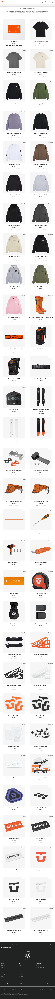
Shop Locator (21, 967)
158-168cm (11, 505)
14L (40, 352)
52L (14, 413)
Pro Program (21, 974)
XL (43, 45)
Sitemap (5, 989)
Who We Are (39, 965)
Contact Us (21, 965)
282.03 (17, 45)
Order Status (3, 965)
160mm (12, 474)
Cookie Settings (14, 989)
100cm (42, 413)
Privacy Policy (8, 947)
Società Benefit (39, 970)
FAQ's (2, 976)
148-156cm (16, 505)
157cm (39, 382)
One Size (40, 474)
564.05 (20, 45)
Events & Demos (22, 970)
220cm (15, 658)
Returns (2, 970)
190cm (12, 658)
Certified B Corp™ (40, 967)
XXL (46, 45)
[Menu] (52, 2)
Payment (3, 972)
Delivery (2, 967)
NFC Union (21, 976)
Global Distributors (22, 972)
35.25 (7, 45)
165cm (14, 352)
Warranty (3, 974)
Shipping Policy (32, 989)
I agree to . (6, 947)
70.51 (10, 45)
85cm (39, 413)
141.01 (13, 45)
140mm (15, 474)
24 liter (14, 382)
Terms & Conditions (41, 989)
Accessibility (50, 989)
